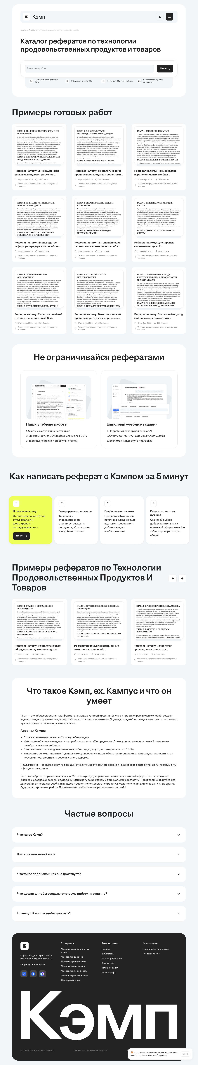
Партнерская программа (156, 949)
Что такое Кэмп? (151, 954)
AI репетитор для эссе (72, 957)
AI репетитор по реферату (74, 971)
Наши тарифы (109, 973)
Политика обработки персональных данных (90, 1051)
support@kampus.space (32, 965)
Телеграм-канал (110, 968)
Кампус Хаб (108, 963)
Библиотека (108, 954)
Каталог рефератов (112, 959)
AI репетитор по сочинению (74, 976)
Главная (106, 949)
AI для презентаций (70, 980)
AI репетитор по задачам (73, 962)
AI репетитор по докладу (73, 966)
